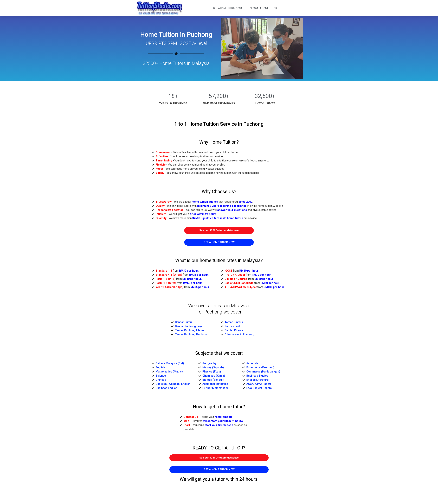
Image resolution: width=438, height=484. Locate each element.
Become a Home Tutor (263, 8)
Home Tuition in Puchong (176, 34)
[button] (219, 230)
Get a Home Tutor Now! (227, 8)
